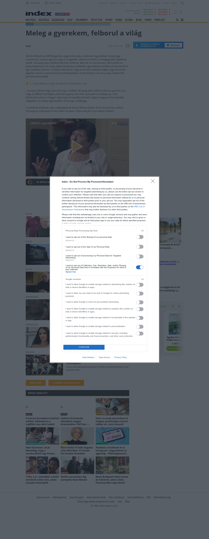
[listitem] (104, 230)
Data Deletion (88, 357)
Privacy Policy (120, 357)
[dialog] (104, 269)
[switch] (139, 237)
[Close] (153, 182)
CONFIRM (84, 347)
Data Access (104, 357)
